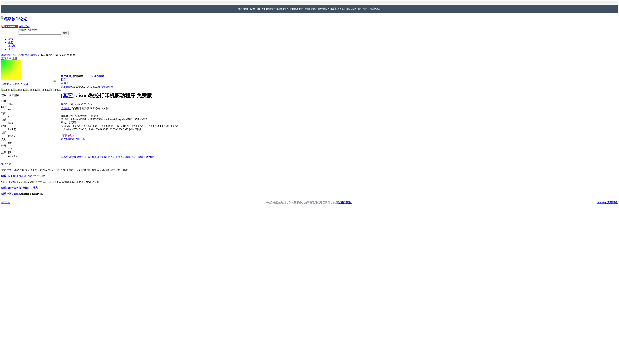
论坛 (10, 49)
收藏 (77, 139)
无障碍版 (612, 202)
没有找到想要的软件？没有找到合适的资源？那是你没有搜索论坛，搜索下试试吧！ (108, 157)
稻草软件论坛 (9, 55)
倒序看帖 (99, 76)
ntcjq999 (68, 86)
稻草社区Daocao (10, 193)
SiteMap (602, 202)
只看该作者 (106, 86)
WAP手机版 (39, 175)
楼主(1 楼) (66, 76)
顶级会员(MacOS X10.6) (14, 83)
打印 (63, 79)
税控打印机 (67, 104)
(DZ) (5, 202)
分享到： (66, 108)
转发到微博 (67, 139)
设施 (10, 39)
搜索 (10, 42)
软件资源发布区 (28, 55)
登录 (26, 26)
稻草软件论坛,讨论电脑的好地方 (19, 187)
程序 (83, 104)
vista (77, 104)
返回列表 (6, 58)
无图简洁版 (25, 175)
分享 (82, 139)
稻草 (3, 175)
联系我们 (13, 175)
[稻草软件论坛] (14, 19)
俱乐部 (11, 45)
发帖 (14, 58)
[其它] (68, 95)
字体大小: (67, 83)
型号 (90, 104)
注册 (21, 26)
